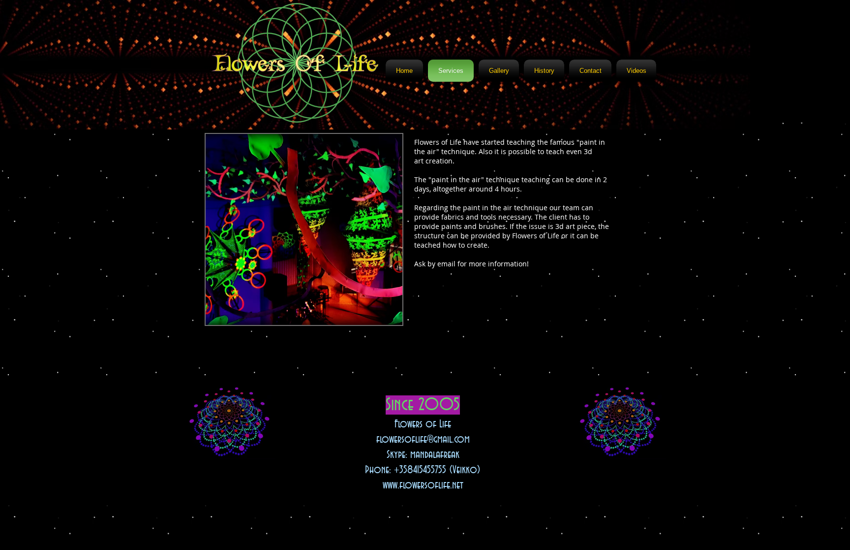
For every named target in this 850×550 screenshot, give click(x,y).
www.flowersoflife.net (423, 485)
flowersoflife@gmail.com (423, 440)
